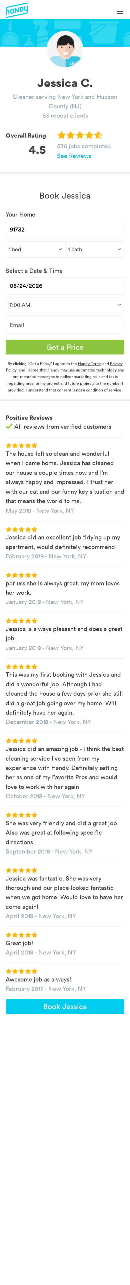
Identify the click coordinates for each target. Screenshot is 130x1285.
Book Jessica (65, 1006)
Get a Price (65, 347)
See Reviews (74, 156)
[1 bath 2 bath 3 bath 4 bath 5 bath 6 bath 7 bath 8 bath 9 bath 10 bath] (95, 249)
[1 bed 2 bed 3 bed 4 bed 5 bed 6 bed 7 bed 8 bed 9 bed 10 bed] (35, 249)
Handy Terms (89, 363)
